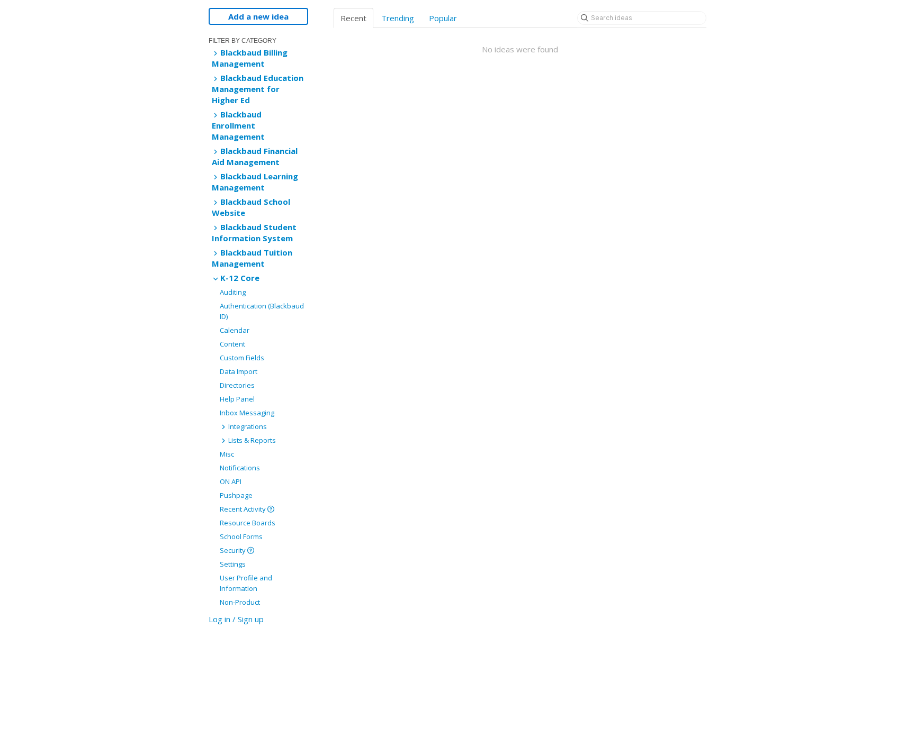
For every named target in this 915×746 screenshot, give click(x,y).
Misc (227, 454)
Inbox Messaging (247, 412)
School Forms (241, 536)
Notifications (240, 467)
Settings (233, 564)
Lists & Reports (251, 440)
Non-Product (240, 602)
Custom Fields (242, 357)
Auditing (233, 292)
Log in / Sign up (236, 619)
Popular (443, 18)
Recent (353, 18)
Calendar (234, 330)
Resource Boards (247, 522)
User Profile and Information (246, 583)
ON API (230, 481)
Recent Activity (243, 509)
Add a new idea (258, 16)
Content (232, 344)
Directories (237, 385)
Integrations (247, 426)
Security (233, 550)
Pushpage (236, 495)
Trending (397, 18)
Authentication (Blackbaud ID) (262, 311)
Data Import (238, 371)
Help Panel (237, 399)
